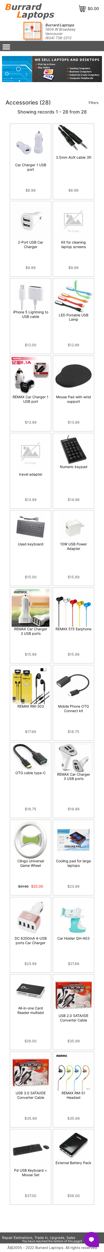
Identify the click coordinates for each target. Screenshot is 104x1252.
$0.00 (93, 8)
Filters (93, 102)
